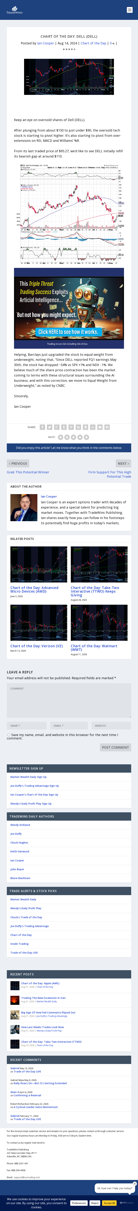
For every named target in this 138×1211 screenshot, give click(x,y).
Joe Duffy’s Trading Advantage (29, 926)
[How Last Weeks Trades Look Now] (14, 1029)
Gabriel (14, 1068)
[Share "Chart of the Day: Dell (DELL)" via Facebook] (42, 427)
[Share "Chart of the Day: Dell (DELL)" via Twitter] (49, 427)
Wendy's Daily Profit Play (49, 1030)
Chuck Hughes (19, 842)
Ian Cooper (45, 43)
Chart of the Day (93, 43)
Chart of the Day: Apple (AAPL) (40, 983)
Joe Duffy (16, 833)
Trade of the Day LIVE (24, 952)
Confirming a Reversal (27, 1095)
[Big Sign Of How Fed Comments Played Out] (14, 1014)
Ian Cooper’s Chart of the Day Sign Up (34, 794)
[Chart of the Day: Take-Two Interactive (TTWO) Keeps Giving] (99, 564)
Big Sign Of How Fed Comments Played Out (48, 1012)
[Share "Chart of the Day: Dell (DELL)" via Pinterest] (71, 427)
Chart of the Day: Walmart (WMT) (94, 648)
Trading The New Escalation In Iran (43, 998)
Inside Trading (19, 943)
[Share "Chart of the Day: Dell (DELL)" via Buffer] (85, 427)
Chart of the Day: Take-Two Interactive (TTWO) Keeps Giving (95, 591)
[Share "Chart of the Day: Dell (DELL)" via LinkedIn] (78, 427)
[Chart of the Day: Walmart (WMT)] (99, 623)
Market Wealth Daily (23, 899)
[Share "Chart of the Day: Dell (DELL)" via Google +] (56, 427)
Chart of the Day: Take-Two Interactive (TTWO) (51, 1041)
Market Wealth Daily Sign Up (28, 777)
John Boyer (17, 869)
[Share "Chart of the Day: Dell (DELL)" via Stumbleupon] (92, 427)
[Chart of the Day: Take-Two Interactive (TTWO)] (14, 1044)
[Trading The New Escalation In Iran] (14, 1000)
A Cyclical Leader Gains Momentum (36, 1107)
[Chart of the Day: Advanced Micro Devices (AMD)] (38, 564)
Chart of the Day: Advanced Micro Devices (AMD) (34, 589)
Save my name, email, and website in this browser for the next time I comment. (62, 736)
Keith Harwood (19, 851)
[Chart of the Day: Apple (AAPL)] (14, 985)
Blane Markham (20, 878)
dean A (14, 1092)
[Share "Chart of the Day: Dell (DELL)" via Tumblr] (64, 427)
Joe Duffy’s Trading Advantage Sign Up (34, 785)
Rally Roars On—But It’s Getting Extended (40, 1083)
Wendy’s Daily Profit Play (25, 908)
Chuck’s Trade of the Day (26, 917)
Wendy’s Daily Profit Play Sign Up (31, 803)
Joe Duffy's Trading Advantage (52, 1016)
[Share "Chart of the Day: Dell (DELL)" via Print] (107, 427)
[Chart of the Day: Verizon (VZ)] (38, 623)
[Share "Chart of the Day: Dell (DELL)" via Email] (100, 427)
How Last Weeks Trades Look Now (42, 1027)
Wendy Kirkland (20, 825)
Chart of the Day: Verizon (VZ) (36, 646)
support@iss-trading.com (27, 1177)
